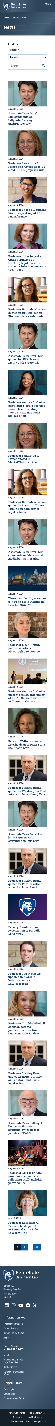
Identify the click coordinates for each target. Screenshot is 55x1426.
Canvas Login (9, 1393)
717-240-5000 (10, 1293)
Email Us (7, 1297)
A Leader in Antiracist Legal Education (13, 1361)
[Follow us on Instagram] (14, 1306)
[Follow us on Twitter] (35, 1306)
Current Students (11, 1328)
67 (36, 1247)
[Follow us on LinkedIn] (7, 1306)
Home (7, 17)
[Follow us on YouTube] (20, 1306)
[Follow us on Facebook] (28, 1306)
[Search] (43, 66)
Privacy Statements (17, 1413)
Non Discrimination (37, 1413)
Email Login (9, 1389)
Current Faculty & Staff (14, 1333)
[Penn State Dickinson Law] (16, 6)
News (25, 17)
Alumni (6, 1337)
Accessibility (18, 1417)
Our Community (10, 1367)
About (16, 17)
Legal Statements (35, 1417)
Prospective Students (13, 1323)
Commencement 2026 (14, 1398)
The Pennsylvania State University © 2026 (28, 1421)
